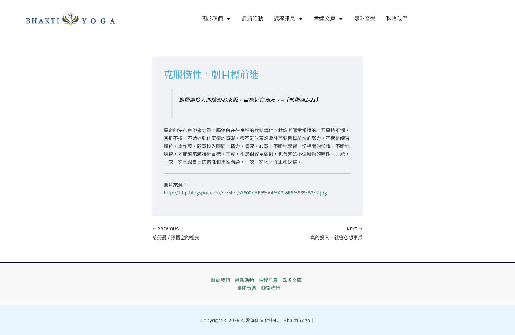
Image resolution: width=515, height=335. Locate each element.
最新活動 (252, 19)
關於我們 (212, 19)
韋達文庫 (324, 19)
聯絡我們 (396, 19)
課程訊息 (284, 19)
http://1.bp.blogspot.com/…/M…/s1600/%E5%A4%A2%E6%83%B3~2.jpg (245, 192)
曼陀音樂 (365, 19)
